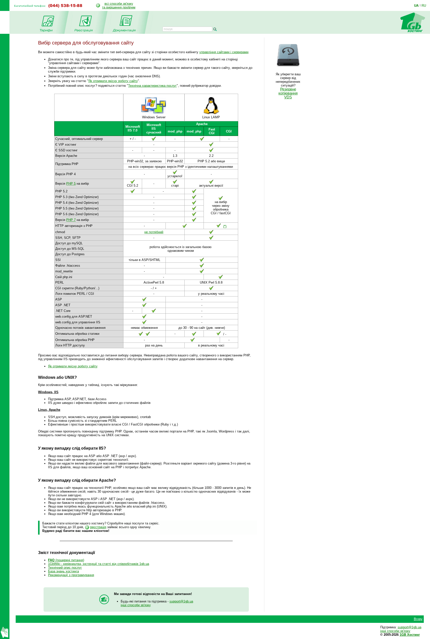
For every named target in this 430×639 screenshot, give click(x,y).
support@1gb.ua (181, 601)
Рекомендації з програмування (71, 575)
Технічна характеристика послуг (152, 85)
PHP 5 (71, 183)
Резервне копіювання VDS (288, 93)
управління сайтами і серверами (223, 52)
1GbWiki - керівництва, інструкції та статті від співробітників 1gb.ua (98, 564)
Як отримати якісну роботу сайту (113, 81)
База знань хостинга (63, 571)
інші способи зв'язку (136, 605)
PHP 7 (71, 220)
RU (424, 5)
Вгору (418, 619)
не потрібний (153, 232)
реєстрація (98, 527)
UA (416, 5)
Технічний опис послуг (65, 567)
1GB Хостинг (410, 635)
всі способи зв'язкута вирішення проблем (118, 5)
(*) (224, 226)
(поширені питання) (66, 560)
